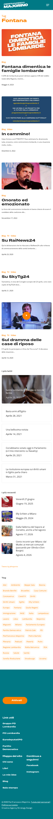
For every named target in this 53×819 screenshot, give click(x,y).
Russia (6, 653)
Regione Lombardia (12, 647)
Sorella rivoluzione (11, 658)
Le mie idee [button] (9, 774)
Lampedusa (43, 613)
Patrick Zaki (30, 630)
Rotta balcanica (32, 647)
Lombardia (27, 619)
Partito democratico (12, 630)
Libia (15, 619)
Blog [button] (5, 781)
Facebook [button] (32, 765)
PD (41, 630)
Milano (18, 624)
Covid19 (22, 596)
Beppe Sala (29, 585)
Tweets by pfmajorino (10, 566)
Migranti (7, 624)
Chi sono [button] (8, 762)
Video (9, 129)
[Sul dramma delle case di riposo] (27, 315)
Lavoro (6, 619)
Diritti (32, 596)
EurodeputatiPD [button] (12, 739)
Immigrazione (9, 613)
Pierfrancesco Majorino (13, 636)
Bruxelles (25, 590)
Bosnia (42, 585)
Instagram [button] (32, 771)
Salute (16, 653)
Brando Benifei (10, 590)
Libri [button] (5, 768)
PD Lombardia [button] (11, 733)
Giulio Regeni (32, 607)
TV (8, 236)
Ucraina (42, 658)
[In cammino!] (27, 109)
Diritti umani (9, 602)
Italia (31, 613)
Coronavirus (8, 596)
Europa (6, 607)
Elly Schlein (34, 602)
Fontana (17, 607)
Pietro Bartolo (35, 636)
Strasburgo (30, 658)
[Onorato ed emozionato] (27, 176)
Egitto (21, 602)
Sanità (26, 653)
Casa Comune (40, 590)
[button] (47, 5)
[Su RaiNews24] (27, 246)
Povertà (29, 641)
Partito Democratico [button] (10, 748)
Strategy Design (24, 808)
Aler (5, 585)
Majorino (41, 619)
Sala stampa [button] (10, 787)
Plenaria (6, 641)
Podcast (18, 641)
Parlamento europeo (35, 624)
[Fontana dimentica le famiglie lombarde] (27, 42)
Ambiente (15, 585)
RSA (45, 647)
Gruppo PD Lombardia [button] (9, 725)
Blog (4, 62)
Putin (40, 641)
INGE (22, 613)
